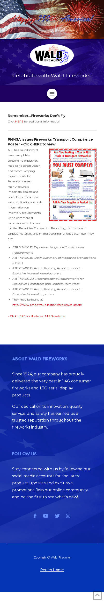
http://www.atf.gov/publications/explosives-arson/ (47, 305)
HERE (19, 121)
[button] (52, 94)
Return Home (52, 570)
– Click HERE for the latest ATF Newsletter (37, 316)
